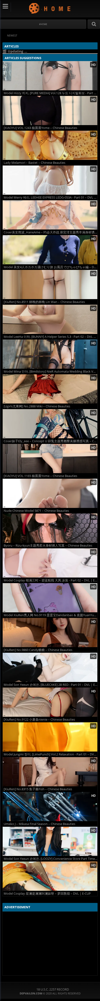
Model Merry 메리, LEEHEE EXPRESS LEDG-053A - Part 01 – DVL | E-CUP (50, 197)
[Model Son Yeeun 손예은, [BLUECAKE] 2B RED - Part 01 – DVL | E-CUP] (50, 667)
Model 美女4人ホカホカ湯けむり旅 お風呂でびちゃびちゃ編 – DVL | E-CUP (50, 267)
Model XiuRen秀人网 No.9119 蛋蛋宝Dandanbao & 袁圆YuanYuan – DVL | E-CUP (50, 615)
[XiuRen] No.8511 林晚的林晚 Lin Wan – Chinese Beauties (44, 302)
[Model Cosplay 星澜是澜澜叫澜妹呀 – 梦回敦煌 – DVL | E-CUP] (50, 876)
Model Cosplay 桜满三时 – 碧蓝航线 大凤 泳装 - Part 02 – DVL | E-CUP (50, 580)
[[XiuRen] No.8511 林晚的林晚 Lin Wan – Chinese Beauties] (50, 284)
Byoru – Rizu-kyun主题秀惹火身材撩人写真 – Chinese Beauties (48, 545)
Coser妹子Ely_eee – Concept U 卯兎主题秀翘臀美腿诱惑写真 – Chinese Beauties (50, 441)
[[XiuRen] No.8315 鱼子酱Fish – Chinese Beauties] (50, 771)
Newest (12, 35)
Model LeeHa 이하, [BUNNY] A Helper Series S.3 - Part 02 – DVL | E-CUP (50, 337)
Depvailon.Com (50, 8)
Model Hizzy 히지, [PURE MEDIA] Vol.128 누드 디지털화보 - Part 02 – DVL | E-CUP (50, 93)
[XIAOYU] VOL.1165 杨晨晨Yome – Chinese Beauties (40, 476)
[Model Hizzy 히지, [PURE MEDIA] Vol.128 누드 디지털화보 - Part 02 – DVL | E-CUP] (50, 75)
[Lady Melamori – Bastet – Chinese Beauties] (50, 145)
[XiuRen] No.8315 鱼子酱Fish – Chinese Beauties (38, 789)
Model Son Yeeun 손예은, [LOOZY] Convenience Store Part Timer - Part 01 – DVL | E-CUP (50, 859)
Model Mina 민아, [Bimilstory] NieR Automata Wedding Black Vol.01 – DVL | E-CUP (50, 371)
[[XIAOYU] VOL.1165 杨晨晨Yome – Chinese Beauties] (50, 458)
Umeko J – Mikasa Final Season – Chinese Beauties (39, 824)
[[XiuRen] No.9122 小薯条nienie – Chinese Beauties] (50, 702)
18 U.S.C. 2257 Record (52, 989)
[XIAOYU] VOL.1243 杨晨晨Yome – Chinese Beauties (40, 128)
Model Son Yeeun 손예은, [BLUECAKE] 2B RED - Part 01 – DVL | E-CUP (50, 685)
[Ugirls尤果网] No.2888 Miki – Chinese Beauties (37, 406)
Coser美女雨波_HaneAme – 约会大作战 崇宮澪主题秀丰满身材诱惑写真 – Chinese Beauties (50, 232)
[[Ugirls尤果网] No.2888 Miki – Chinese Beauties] (50, 389)
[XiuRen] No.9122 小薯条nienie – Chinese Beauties (39, 719)
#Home (43, 24)
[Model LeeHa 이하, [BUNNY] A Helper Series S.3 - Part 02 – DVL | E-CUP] (50, 319)
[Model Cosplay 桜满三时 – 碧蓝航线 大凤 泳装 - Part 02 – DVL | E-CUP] (50, 563)
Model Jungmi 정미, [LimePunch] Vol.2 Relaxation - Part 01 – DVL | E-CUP (50, 754)
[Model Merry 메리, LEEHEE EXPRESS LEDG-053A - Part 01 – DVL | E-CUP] (50, 180)
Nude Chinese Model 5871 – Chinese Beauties (36, 511)
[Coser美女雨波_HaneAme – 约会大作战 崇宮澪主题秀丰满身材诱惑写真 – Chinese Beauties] (50, 215)
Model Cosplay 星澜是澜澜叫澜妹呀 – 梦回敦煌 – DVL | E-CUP (47, 893)
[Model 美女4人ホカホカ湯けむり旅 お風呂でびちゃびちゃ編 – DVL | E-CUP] (50, 249)
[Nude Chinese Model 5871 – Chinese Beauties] (50, 493)
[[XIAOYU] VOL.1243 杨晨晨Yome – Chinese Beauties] (50, 110)
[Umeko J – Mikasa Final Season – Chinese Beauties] (50, 806)
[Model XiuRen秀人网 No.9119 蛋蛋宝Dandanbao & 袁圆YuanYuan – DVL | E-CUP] (50, 597)
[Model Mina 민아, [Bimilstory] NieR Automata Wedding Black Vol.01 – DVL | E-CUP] (50, 354)
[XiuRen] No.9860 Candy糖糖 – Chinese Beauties (38, 650)
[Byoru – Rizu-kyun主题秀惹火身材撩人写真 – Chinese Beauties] (50, 528)
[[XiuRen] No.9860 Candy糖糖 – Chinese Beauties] (50, 632)
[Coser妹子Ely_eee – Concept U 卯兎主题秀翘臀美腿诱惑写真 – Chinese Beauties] (50, 423)
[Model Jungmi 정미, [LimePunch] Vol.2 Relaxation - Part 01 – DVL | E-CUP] (50, 737)
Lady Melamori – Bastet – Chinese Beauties (34, 163)
